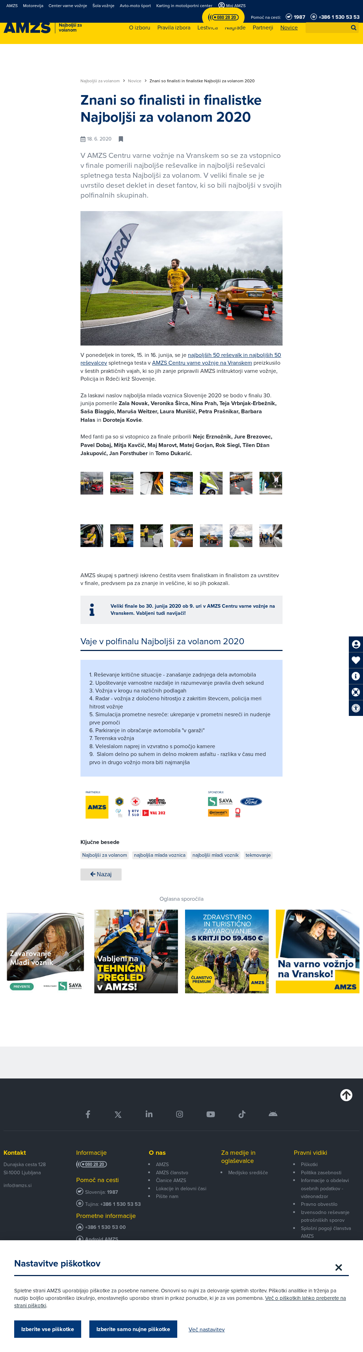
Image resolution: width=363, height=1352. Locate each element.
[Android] (273, 1114)
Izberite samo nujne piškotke (133, 1329)
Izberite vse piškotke (47, 1329)
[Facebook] (88, 1114)
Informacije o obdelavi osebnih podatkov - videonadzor (325, 1188)
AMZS (162, 1164)
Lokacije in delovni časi (181, 1188)
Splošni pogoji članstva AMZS (326, 1232)
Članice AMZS (171, 1180)
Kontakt (15, 1152)
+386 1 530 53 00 (105, 1227)
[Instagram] (179, 1114)
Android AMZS (101, 1239)
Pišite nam (167, 1196)
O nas (157, 1152)
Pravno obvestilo (319, 1204)
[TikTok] (242, 1114)
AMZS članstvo (172, 1172)
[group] (91, 483)
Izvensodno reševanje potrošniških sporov (325, 1216)
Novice (135, 80)
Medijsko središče (248, 1172)
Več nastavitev (207, 1329)
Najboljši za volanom (100, 80)
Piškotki (309, 1164)
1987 (112, 1192)
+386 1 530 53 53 (120, 1204)
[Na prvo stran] (27, 27)
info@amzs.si (18, 1185)
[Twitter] (118, 1114)
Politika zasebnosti (321, 1172)
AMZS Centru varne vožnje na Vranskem (202, 362)
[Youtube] (211, 1114)
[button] (354, 28)
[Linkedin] (149, 1114)
